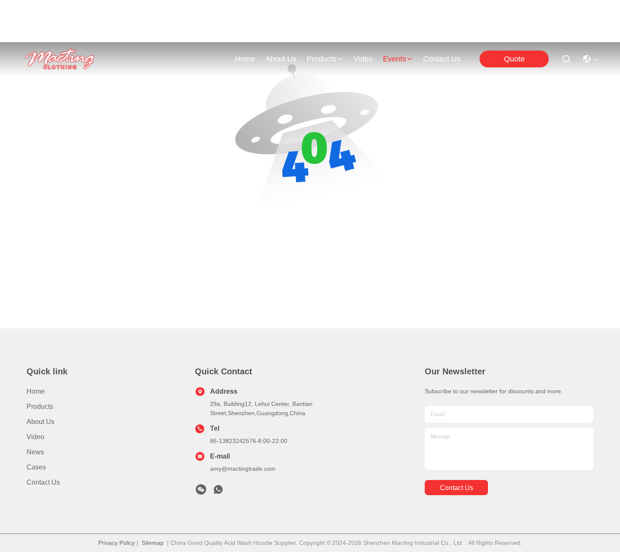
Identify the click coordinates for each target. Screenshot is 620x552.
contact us (442, 59)
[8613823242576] (218, 491)
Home (245, 59)
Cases (36, 467)
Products (40, 406)
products (322, 59)
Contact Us (43, 482)
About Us (40, 421)
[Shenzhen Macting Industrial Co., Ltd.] (59, 58)
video (363, 59)
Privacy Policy (116, 542)
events (394, 59)
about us (281, 59)
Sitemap (153, 542)
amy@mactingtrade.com (242, 468)
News (35, 452)
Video (35, 436)
